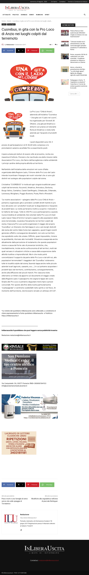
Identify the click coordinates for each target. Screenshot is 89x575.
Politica (16, 14)
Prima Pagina (11, 24)
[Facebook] (21, 530)
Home (4, 21)
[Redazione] (3, 44)
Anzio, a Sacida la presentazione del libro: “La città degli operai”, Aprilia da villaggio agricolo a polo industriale (78, 71)
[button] (84, 15)
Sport (47, 14)
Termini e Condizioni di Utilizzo (77, 1)
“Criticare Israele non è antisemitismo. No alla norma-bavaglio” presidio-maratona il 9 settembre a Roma (78, 45)
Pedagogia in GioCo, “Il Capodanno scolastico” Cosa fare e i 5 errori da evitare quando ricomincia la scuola (78, 84)
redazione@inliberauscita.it (49, 560)
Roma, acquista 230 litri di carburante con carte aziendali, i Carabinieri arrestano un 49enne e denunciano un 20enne (78, 58)
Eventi (31, 14)
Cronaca (24, 14)
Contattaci (62, 1)
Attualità (6, 14)
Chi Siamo (54, 1)
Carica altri (73, 94)
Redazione (10, 44)
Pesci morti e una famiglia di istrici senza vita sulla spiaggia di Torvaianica (15, 501)
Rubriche (39, 14)
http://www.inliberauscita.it (28, 518)
